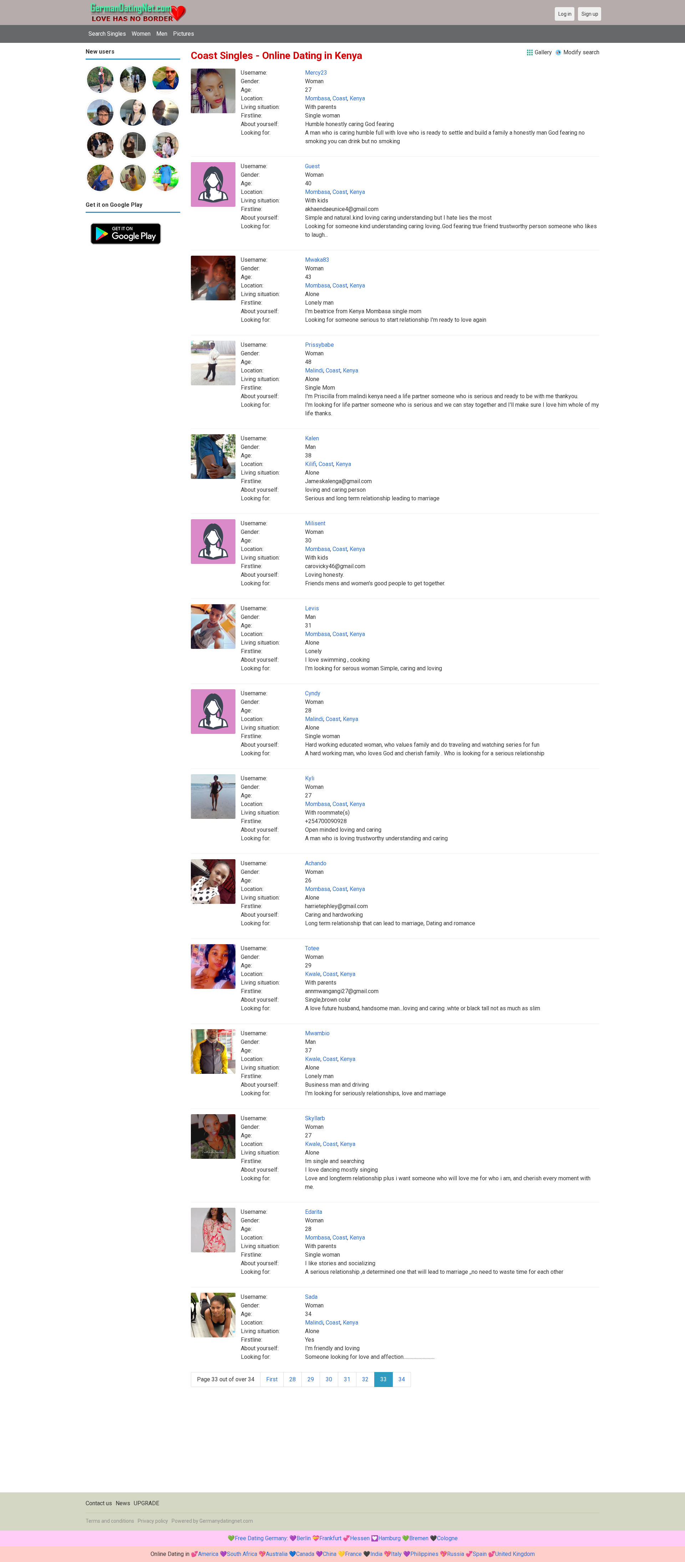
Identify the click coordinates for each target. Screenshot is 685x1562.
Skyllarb (315, 1118)
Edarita (313, 1211)
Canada (305, 1554)
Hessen (360, 1538)
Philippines (424, 1554)
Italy (396, 1554)
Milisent (315, 523)
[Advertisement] (133, 356)
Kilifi (310, 464)
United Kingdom (515, 1554)
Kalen (312, 438)
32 (365, 1379)
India (376, 1554)
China (329, 1554)
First (272, 1379)
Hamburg (389, 1538)
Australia (277, 1554)
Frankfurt (330, 1538)
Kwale (312, 974)
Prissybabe (319, 344)
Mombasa (317, 98)
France (353, 1554)
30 (329, 1379)
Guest (312, 166)
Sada (311, 1296)
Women (141, 33)
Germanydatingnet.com (226, 1521)
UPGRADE (146, 1503)
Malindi (314, 370)
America (208, 1554)
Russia (455, 1554)
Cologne (447, 1538)
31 (347, 1379)
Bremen (418, 1538)
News (123, 1503)
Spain (480, 1554)
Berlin (303, 1538)
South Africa (242, 1554)
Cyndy (312, 693)
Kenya (357, 98)
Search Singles (107, 33)
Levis (312, 608)
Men (161, 33)
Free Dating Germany (261, 1538)
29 (311, 1379)
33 (383, 1379)
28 (292, 1379)
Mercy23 (316, 72)
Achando (315, 863)
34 (402, 1379)
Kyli (309, 778)
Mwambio (317, 1033)
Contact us (99, 1503)
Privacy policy (153, 1521)
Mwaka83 (317, 259)
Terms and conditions (110, 1521)
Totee (312, 948)
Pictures (183, 33)
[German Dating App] (126, 222)
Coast (340, 98)
